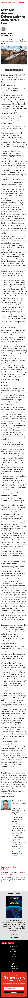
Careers (14, 959)
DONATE (22, 2)
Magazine (14, 961)
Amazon (9, 867)
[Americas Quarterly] (8, 2)
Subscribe (11, 943)
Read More (14, 934)
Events (14, 970)
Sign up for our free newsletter (14, 984)
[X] (9, 70)
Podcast (14, 949)
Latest (14, 965)
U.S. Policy (14, 966)
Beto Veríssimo (8, 34)
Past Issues (14, 938)
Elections (14, 963)
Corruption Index (14, 968)
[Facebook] (6, 70)
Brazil (15, 867)
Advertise (14, 956)
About (14, 954)
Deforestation (6, 869)
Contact (14, 958)
